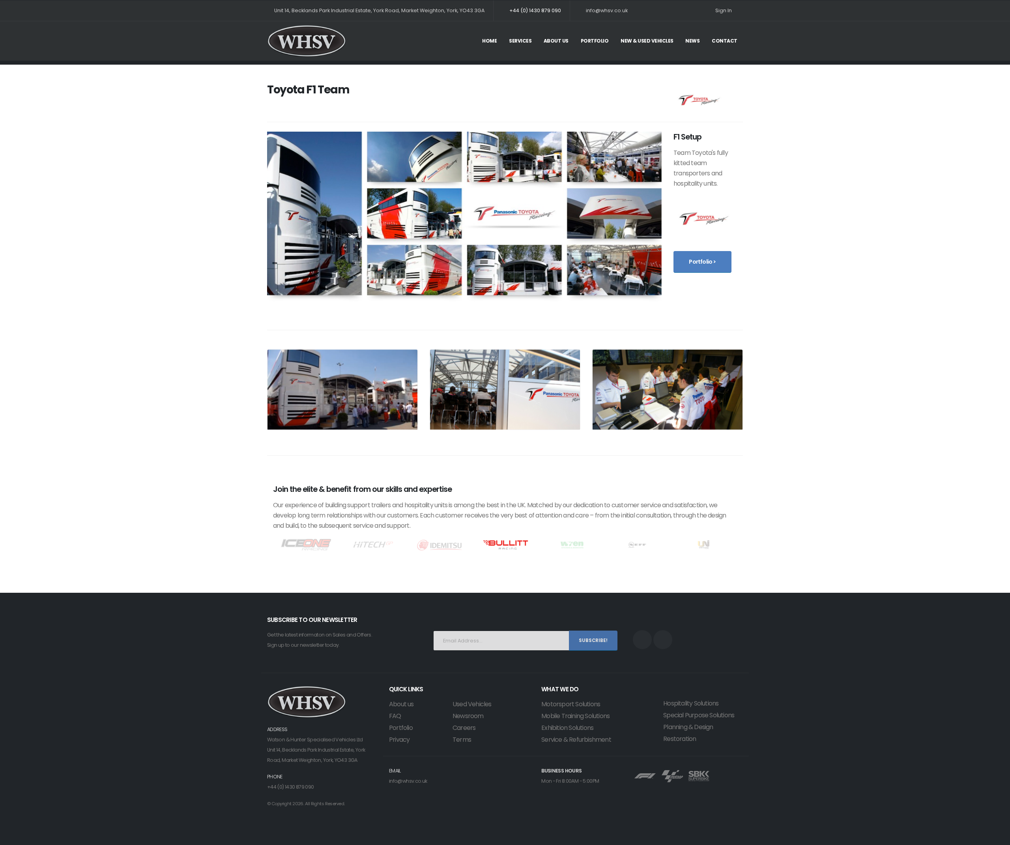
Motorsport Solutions (570, 704)
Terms (462, 739)
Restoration (679, 738)
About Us (556, 40)
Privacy (399, 739)
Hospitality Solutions (690, 703)
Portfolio (595, 40)
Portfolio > (702, 262)
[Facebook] (642, 639)
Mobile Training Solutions (575, 715)
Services (520, 40)
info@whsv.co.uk (408, 781)
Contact (724, 40)
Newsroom (468, 715)
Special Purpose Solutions (698, 715)
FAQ (395, 715)
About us (401, 704)
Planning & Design (688, 726)
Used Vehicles (472, 704)
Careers (464, 727)
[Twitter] (662, 639)
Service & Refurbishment (576, 739)
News (692, 40)
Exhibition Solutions (567, 727)
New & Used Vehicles (647, 40)
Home (489, 40)
